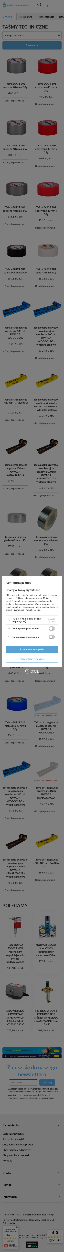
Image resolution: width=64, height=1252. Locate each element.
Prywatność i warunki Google (26, 610)
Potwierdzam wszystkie (32, 649)
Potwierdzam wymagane (32, 658)
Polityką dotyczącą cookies (29, 598)
